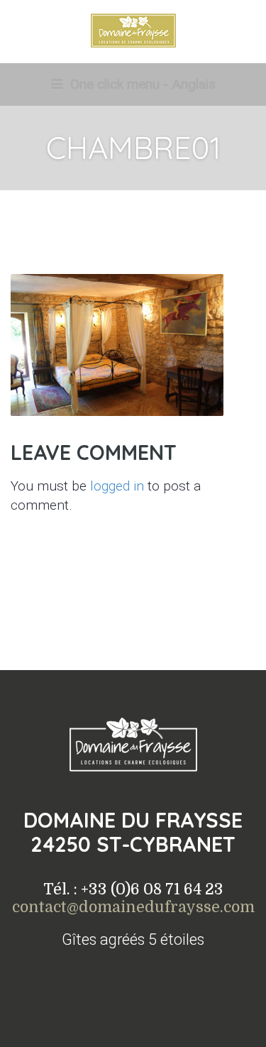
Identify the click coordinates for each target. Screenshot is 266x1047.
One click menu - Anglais (141, 84)
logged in (117, 486)
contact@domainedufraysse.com (133, 907)
